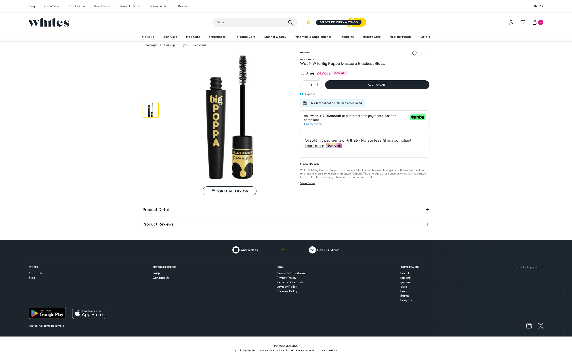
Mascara (200, 45)
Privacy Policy (287, 277)
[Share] (427, 53)
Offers (425, 37)
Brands (183, 6)
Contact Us (161, 277)
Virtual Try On (232, 191)
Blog (32, 6)
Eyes (185, 45)
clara (403, 286)
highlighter (249, 350)
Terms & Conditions (291, 273)
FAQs (156, 273)
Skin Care (170, 37)
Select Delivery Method (339, 22)
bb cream (321, 350)
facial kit (310, 350)
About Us (35, 273)
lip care (289, 350)
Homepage (150, 45)
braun (404, 291)
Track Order (77, 6)
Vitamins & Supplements (313, 37)
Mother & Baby (275, 37)
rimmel (405, 295)
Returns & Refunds (290, 282)
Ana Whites (52, 6)
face (272, 350)
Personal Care (245, 37)
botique (280, 350)
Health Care (372, 37)
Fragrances (217, 37)
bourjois (406, 300)
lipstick (238, 350)
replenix (405, 277)
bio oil (404, 273)
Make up (169, 45)
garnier (405, 282)
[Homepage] (49, 22)
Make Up (148, 37)
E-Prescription (159, 6)
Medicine (347, 37)
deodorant (333, 350)
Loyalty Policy (287, 286)
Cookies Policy (287, 291)
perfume (299, 350)
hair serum (262, 350)
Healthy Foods (401, 37)
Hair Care (193, 37)
